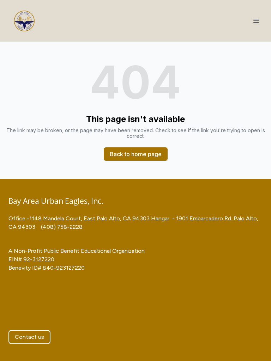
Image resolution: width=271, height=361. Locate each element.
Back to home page (136, 154)
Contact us (29, 337)
